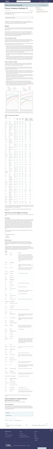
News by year (21, 433)
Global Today (7, 237)
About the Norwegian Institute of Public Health (19, 445)
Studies (35, 433)
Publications (35, 436)
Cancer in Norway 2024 (21, 230)
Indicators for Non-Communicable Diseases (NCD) (13, 5)
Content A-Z (36, 440)
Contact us (6, 433)
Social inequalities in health (39, 9)
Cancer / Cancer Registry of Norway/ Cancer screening (41, 11)
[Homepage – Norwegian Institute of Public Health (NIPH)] (7, 1)
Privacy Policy (28, 445)
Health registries (36, 438)
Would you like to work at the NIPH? (24, 436)
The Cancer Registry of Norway (10, 234)
